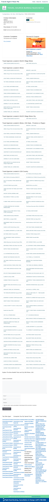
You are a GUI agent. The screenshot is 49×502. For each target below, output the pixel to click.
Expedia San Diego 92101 (8, 310)
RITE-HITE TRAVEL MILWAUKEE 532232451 (12, 273)
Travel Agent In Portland (7, 419)
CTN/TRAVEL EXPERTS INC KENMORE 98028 (12, 364)
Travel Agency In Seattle (18, 479)
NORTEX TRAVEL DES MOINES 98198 (11, 248)
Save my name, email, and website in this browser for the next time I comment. (20, 405)
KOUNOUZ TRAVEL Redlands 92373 (33, 233)
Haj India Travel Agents (29, 436)
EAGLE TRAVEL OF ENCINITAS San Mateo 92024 (35, 364)
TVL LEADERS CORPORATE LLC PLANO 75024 (13, 230)
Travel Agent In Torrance (7, 457)
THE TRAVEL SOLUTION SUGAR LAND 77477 (35, 273)
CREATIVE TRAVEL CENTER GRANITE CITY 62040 (34, 82)
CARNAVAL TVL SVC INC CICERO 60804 (11, 103)
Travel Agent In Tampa (7, 466)
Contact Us (45, 1)
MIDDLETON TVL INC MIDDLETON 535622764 (35, 341)
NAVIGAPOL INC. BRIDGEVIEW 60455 (11, 89)
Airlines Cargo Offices (29, 419)
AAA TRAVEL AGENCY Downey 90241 (11, 233)
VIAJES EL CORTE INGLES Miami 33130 (11, 227)
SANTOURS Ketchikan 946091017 (10, 326)
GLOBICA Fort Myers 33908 (9, 276)
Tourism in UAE (28, 442)
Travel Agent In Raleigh (7, 445)
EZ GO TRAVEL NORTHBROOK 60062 (11, 86)
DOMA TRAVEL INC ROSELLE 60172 (11, 100)
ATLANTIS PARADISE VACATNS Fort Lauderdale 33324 (13, 331)
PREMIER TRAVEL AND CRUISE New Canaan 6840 (12, 285)
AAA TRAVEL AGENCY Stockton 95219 (33, 334)
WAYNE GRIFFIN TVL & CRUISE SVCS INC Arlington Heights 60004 (12, 108)
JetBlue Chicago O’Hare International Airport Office (13, 73)
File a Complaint (7, 41)
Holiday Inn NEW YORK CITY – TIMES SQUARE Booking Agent (35, 293)
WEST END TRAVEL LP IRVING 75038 (33, 361)
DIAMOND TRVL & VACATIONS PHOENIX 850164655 (34, 261)
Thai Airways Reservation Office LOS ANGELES (35, 206)
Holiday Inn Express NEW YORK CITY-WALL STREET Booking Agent (12, 211)
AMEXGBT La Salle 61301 (31, 70)
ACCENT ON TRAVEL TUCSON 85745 (11, 361)
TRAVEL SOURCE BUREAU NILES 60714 (11, 63)
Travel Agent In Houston (7, 424)
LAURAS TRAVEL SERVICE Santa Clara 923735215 (40, 430)
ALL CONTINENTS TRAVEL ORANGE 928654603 (35, 245)
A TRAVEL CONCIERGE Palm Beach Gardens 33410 (12, 345)
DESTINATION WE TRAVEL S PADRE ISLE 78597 (41, 421)
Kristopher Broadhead (41, 438)
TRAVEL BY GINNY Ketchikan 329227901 (34, 188)
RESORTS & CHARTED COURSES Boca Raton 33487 (35, 202)
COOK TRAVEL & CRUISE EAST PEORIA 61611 (13, 78)
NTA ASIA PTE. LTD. (40, 426)
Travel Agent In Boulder (7, 471)
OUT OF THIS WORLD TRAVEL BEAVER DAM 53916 (12, 181)
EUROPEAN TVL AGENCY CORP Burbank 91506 (13, 297)
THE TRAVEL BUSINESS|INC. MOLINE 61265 (12, 81)
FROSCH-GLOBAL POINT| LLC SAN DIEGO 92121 (34, 249)
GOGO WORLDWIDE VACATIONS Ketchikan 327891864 (34, 269)
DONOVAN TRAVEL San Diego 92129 (33, 219)
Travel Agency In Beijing (18, 419)
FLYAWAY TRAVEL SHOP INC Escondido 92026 (13, 201)
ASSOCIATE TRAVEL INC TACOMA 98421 (12, 289)
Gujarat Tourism (28, 444)
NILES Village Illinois (20, 14)
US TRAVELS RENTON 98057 (32, 210)
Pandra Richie (39, 468)
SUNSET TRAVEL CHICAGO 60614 (33, 107)
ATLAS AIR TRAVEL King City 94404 (10, 185)
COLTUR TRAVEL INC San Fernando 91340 (12, 334)
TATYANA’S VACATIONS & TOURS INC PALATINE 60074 (35, 74)
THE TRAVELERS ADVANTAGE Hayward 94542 (13, 292)
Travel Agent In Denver (7, 477)
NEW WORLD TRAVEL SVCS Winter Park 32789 (13, 245)
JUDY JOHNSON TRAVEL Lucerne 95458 (34, 242)
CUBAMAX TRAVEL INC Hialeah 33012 (11, 280)
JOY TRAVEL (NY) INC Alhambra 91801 (33, 173)
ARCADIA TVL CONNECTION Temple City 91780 (35, 297)
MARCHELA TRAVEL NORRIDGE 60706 (33, 96)
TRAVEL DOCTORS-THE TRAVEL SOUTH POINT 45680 (13, 189)
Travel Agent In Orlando (7, 473)
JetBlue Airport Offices (29, 466)
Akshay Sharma (28, 464)
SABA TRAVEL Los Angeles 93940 (10, 219)
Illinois (14, 14)
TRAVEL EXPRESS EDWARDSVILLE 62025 (12, 93)
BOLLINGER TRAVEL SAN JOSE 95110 (33, 338)
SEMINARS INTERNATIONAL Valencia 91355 (34, 284)
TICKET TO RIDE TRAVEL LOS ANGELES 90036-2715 (35, 311)
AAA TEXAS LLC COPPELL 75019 (32, 289)
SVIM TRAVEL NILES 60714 (31, 63)
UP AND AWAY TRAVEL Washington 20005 (12, 318)
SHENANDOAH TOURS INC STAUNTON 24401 (35, 276)
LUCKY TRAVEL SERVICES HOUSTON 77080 (12, 268)
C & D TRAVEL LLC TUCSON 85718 (33, 257)
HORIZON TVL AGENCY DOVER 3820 (33, 193)
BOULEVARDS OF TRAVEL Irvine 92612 (11, 196)
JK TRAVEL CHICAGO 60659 (31, 86)
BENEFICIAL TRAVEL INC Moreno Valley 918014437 (34, 345)
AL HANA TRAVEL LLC (41, 442)
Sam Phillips (38, 446)
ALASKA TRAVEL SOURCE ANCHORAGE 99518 (35, 253)
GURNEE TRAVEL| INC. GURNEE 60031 (11, 111)
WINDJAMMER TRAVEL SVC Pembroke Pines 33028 (12, 223)
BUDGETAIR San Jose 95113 (31, 185)
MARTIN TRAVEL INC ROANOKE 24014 (33, 349)
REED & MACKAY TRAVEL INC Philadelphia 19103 (35, 318)
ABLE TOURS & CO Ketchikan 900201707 (12, 177)
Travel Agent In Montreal (7, 475)
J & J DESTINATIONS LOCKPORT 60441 (34, 103)
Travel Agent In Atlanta (7, 434)
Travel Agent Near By (36, 496)
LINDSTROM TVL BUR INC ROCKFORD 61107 (13, 96)
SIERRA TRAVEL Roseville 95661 (32, 237)
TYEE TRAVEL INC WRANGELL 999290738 (34, 265)
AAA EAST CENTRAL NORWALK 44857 (11, 193)
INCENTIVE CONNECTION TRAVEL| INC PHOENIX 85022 (11, 322)
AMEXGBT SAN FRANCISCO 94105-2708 (12, 257)
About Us (38, 1)
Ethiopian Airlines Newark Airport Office (33, 357)
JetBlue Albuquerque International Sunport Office (13, 242)
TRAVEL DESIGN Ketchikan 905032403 (11, 215)
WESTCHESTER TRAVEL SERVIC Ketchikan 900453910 (12, 354)
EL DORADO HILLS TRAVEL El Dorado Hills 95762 (35, 177)
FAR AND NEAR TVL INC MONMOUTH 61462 (35, 93)
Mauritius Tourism (28, 446)
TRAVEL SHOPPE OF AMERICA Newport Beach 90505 (35, 181)
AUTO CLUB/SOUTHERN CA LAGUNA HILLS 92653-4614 (34, 306)
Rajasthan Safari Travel (29, 438)
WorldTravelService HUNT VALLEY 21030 (34, 222)
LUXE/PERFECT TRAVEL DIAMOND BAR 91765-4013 (35, 281)
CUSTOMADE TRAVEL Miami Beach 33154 (34, 215)
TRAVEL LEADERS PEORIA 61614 (32, 78)
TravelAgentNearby (6, 14)
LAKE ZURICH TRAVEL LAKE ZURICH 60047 (34, 100)
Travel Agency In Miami (18, 434)
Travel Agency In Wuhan (18, 491)
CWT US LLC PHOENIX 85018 (9, 315)
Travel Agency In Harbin (18, 472)
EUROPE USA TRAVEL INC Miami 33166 (11, 349)
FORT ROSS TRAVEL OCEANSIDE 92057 (34, 227)
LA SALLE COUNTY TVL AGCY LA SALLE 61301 (13, 305)
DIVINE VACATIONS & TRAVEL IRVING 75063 (12, 265)
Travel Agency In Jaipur (18, 477)
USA (11, 14)
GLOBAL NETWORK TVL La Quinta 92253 (34, 326)
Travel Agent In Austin (7, 462)
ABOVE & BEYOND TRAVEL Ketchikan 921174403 (35, 230)
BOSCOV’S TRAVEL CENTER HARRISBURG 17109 (34, 322)
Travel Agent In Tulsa (7, 430)
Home (34, 1)
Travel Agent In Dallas (7, 435)
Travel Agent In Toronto (7, 437)
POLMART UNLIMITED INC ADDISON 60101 (34, 111)
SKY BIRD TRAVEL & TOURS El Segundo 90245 (13, 338)
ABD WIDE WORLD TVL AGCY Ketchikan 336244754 (34, 197)
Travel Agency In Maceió (18, 450)
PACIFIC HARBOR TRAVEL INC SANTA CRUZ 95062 (35, 302)
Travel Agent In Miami (7, 464)
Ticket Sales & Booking (29, 440)
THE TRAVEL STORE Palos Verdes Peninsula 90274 (12, 261)
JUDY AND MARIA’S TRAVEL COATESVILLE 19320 (12, 238)
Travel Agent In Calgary (7, 443)
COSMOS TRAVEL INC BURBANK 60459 (34, 89)
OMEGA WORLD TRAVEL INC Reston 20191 (34, 353)
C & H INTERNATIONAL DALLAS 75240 (11, 253)
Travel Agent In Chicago (7, 432)
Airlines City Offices (28, 421)
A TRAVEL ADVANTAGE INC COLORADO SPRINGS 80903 (11, 207)
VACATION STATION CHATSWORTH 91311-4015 (13, 341)
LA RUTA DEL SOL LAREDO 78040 (10, 357)
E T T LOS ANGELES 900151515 (32, 315)
